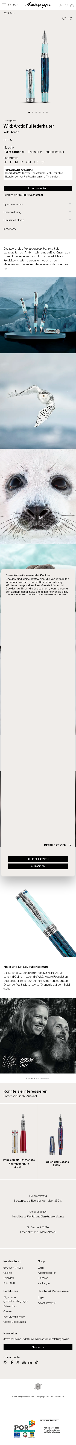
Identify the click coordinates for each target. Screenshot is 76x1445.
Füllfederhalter (14, 152)
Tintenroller (35, 152)
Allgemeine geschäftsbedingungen (16, 1299)
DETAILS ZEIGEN (55, 845)
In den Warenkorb (38, 188)
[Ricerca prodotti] (9, 5)
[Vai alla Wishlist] (66, 4)
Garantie (8, 1273)
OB (36, 162)
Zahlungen (44, 1283)
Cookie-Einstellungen (15, 1322)
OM (28, 162)
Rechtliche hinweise (14, 1316)
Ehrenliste (9, 1278)
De (16, 4)
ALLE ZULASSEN (38, 859)
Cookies (8, 1311)
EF (5, 162)
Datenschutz (10, 1306)
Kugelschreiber (54, 152)
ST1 (43, 162)
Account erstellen (47, 1273)
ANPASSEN (38, 866)
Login (41, 1267)
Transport (43, 1278)
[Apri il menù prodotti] (4, 5)
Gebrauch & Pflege (13, 1267)
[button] (29, 112)
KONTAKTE (10, 1283)
